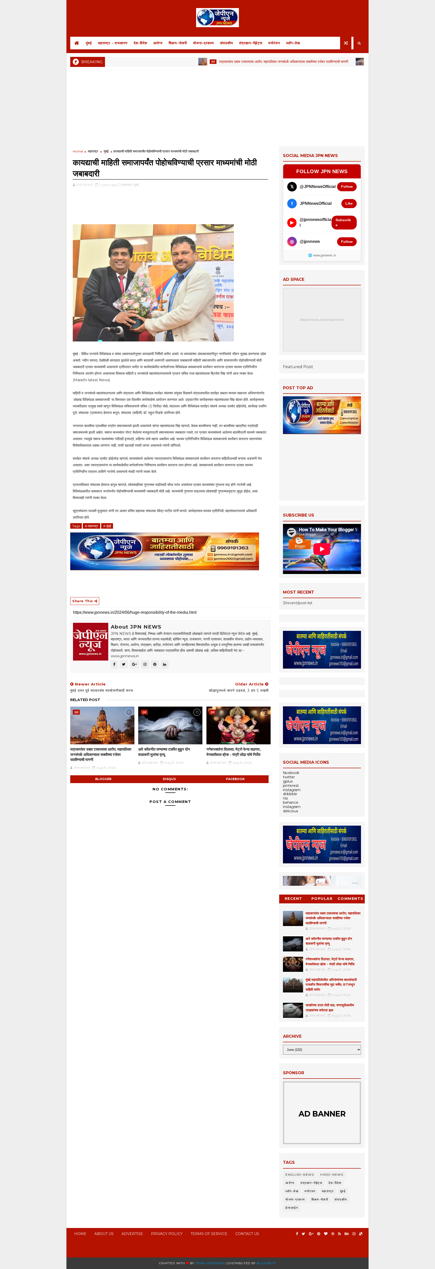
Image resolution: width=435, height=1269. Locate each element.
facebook (235, 779)
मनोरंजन (274, 43)
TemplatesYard (210, 1263)
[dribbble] (333, 1234)
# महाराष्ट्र (91, 526)
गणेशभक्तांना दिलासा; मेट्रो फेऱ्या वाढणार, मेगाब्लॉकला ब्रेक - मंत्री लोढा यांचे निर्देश (233, 752)
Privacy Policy (167, 1234)
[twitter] (303, 1234)
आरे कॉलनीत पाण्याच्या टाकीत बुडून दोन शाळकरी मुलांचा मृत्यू (164, 752)
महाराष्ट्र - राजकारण (113, 43)
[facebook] (297, 1234)
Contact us (247, 1234)
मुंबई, (136, 185)
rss (285, 798)
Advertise (132, 1234)
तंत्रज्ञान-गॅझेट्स (250, 43)
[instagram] (354, 1234)
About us (104, 1234)
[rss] (339, 1234)
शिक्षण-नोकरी (178, 43)
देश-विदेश (140, 43)
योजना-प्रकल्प (203, 43)
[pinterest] (318, 1234)
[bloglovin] (326, 1234)
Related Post (85, 700)
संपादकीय (226, 43)
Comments (351, 898)
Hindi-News (331, 1174)
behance (290, 802)
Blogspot (266, 1263)
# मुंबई (107, 526)
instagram (292, 790)
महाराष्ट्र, (127, 185)
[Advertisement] (217, 106)
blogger (103, 779)
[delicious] (361, 1234)
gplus (288, 781)
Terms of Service (209, 1234)
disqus (169, 779)
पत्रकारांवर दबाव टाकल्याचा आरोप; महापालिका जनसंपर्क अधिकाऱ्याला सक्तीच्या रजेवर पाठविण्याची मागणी (248, 61)
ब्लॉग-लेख (293, 43)
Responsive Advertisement (322, 320)
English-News (299, 1174)
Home (78, 151)
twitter (289, 777)
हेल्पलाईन (291, 1208)
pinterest (291, 785)
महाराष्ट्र (93, 151)
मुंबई (89, 43)
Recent (293, 898)
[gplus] (311, 1234)
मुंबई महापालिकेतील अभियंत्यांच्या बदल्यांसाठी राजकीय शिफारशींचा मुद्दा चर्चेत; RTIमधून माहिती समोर (331, 984)
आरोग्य (158, 43)
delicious (290, 811)
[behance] (346, 1234)
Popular (322, 898)
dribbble (290, 794)
